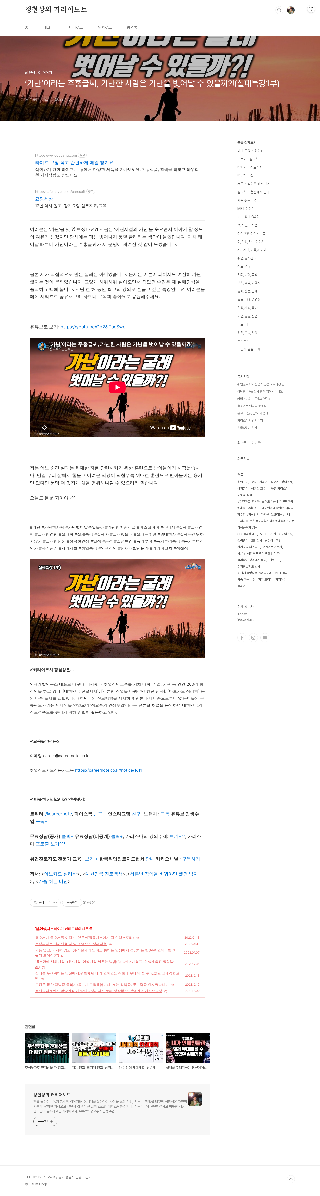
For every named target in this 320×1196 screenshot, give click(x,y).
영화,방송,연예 (248, 291)
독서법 (242, 586)
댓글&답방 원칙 (247, 428)
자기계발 (281, 579)
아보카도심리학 (248, 159)
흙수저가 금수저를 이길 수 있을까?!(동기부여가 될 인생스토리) (84, 937)
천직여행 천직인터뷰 (252, 233)
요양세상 (44, 198)
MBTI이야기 (246, 209)
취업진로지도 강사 (249, 566)
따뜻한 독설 (246, 176)
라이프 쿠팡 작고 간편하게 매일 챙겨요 (74, 162)
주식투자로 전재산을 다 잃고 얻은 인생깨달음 (71, 944)
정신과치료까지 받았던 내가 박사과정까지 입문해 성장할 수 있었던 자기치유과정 (98, 991)
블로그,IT (244, 324)
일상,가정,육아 (248, 308)
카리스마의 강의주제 (250, 420)
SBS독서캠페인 (247, 534)
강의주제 (287, 482)
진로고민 (274, 560)
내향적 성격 (245, 495)
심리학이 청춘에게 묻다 (254, 192)
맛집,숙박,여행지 (249, 283)
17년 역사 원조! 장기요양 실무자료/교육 (71, 205)
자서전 (264, 482)
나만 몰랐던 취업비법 (252, 151)
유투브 (265, 637)
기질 (273, 534)
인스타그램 (253, 637)
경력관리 (243, 540)
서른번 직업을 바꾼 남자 (254, 184)
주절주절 (244, 341)
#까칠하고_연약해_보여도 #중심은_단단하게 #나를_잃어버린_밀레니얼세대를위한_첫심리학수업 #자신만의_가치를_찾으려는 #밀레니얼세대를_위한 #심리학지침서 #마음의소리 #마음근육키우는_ (266, 514)
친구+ (138, 813)
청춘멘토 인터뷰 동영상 (252, 406)
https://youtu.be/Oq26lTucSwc (93, 326)
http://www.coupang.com (56, 155)
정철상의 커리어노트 (56, 9)
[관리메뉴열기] (311, 9)
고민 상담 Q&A (248, 217)
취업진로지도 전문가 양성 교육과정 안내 (262, 384)
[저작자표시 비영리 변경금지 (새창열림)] (89, 903)
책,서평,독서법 (248, 225)
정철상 (269, 540)
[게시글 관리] (55, 902)
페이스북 (242, 637)
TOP (291, 1179)
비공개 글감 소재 (249, 349)
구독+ (42, 821)
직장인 (274, 482)
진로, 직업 (245, 266)
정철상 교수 (258, 488)
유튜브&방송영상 (249, 299)
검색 (279, 10)
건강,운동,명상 (248, 333)
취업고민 (243, 482)
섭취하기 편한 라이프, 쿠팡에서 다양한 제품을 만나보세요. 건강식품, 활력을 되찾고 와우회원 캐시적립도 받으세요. (117, 172)
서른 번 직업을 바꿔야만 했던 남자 (259, 553)
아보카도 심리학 (60, 873)
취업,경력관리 (247, 258)
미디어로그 (74, 27)
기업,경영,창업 (248, 316)
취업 (279, 540)
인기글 (256, 443)
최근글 (242, 443)
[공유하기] (49, 902)
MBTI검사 (281, 573)
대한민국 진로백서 (250, 167)
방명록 (132, 27)
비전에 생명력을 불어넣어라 (255, 573)
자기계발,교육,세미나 (252, 250)
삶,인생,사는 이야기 (50, 928)
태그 (47, 27)
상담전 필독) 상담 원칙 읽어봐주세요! (261, 391)
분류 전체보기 (247, 142)
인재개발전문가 (272, 547)
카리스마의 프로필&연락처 (254, 399)
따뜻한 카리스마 (278, 488)
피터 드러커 (265, 579)
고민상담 (256, 540)
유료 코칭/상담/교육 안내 (253, 413)
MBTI (264, 534)
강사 (254, 482)
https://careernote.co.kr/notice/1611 (108, 770)
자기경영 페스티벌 (249, 547)
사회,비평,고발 (248, 275)
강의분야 (243, 488)
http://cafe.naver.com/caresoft (60, 191)
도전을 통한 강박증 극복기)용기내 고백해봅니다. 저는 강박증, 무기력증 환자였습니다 (102, 984)
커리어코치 (285, 534)
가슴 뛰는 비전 (248, 200)
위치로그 (105, 27)
